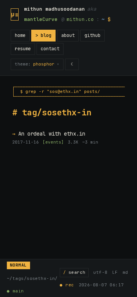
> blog (43, 35)
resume (23, 49)
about (68, 35)
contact (50, 49)
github (92, 35)
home (20, 35)
